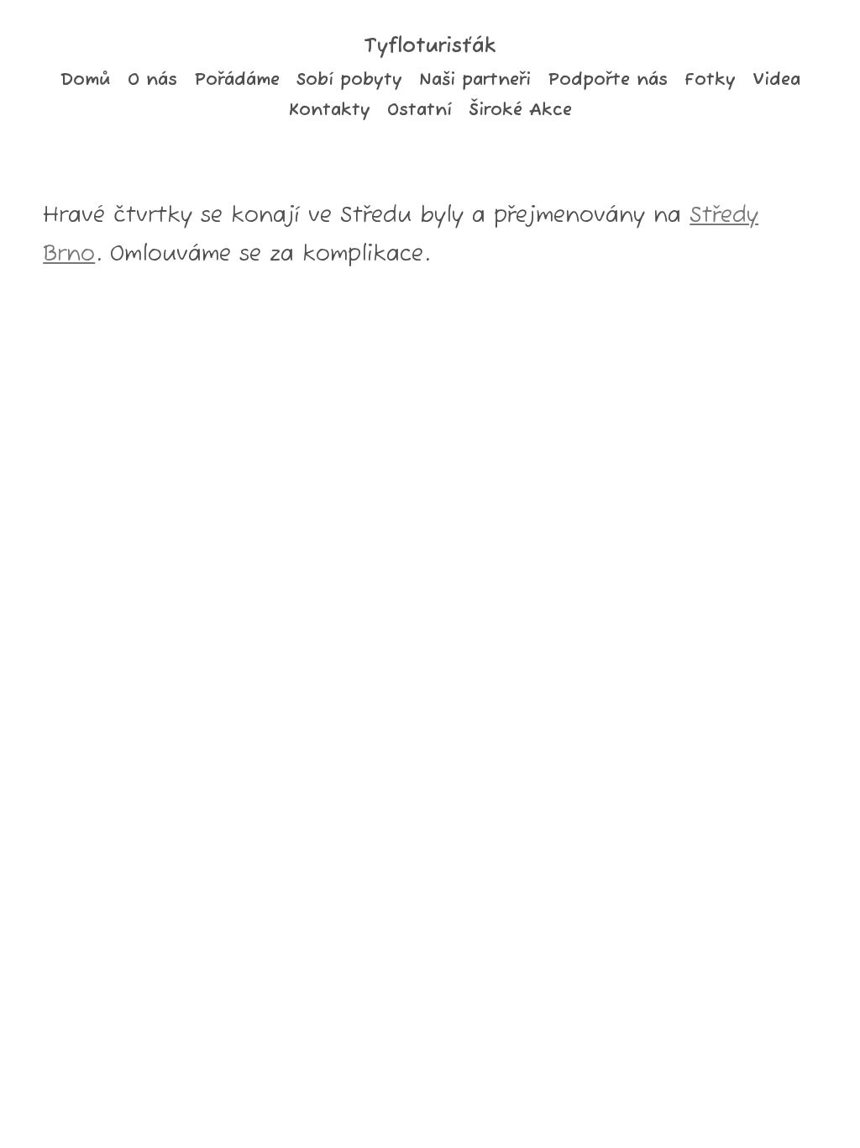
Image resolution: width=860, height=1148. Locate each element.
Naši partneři (475, 80)
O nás (152, 80)
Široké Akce (520, 110)
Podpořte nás (608, 80)
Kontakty (329, 110)
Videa (776, 80)
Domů (85, 80)
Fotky (710, 80)
